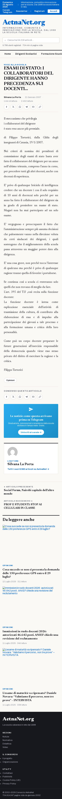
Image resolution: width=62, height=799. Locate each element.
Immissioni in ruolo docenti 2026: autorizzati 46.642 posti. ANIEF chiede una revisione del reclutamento (30, 635)
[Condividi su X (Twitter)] (13, 107)
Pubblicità (7, 777)
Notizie (6, 737)
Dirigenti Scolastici (26, 54)
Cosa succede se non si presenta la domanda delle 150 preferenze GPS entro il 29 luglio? (31, 573)
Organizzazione (10, 762)
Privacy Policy (9, 784)
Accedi (53, 11)
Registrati (39, 11)
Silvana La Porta (12, 97)
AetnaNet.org (24, 22)
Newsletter (21, 11)
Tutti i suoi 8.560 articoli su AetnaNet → (28, 469)
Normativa (7, 740)
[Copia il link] (40, 107)
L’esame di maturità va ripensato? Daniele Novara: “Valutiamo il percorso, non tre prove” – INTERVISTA (29, 697)
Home (7, 54)
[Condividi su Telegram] (26, 107)
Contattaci (8, 773)
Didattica (7, 744)
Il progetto (7, 758)
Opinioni (10, 380)
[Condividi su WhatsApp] (20, 107)
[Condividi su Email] (33, 107)
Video (5, 747)
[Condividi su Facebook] (6, 107)
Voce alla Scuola (15, 65)
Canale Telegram (7, 11)
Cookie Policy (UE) (12, 780)
